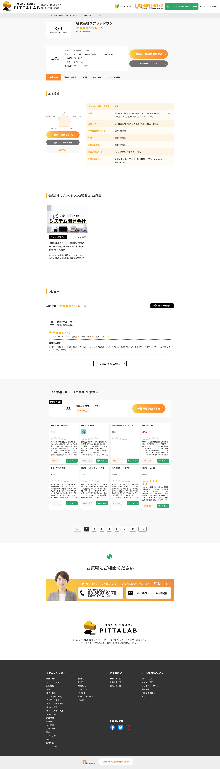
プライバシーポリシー (151, 685)
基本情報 (54, 77)
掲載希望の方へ (148, 693)
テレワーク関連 (52, 700)
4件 (101, 28)
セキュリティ (83, 689)
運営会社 (145, 696)
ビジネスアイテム (85, 696)
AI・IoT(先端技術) (54, 696)
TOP (48, 15)
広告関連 (50, 685)
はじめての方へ (126, 6)
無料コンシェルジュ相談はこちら (182, 6)
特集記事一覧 (115, 685)
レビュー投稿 (114, 77)
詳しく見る (71, 460)
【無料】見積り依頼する (149, 54)
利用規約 (145, 689)
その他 (81, 700)
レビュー (97, 77)
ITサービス (51, 693)
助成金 (81, 682)
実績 (85, 77)
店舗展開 (50, 718)
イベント (82, 693)
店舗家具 (50, 721)
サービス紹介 (70, 77)
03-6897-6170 (150, 6)
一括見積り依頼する (148, 408)
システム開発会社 (73, 15)
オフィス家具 (52, 707)
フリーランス (52, 735)
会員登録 (213, 6)
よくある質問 (147, 682)
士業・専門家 (52, 746)
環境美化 (82, 685)
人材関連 (50, 725)
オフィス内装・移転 (54, 703)
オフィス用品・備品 (54, 710)
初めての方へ (147, 678)
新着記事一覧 (115, 678)
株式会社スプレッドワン (94, 15)
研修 (48, 732)
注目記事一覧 (115, 682)
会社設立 (82, 678)
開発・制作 (58, 15)
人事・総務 (51, 728)
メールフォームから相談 (151, 593)
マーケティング (52, 682)
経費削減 (50, 743)
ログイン (203, 6)
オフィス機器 (52, 714)
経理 (48, 739)
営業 (48, 689)
